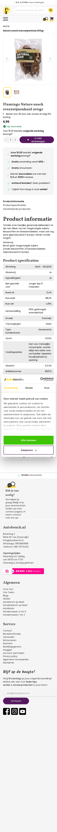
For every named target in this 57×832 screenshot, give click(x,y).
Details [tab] (29, 387)
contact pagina (13, 511)
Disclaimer (8, 662)
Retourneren (9, 640)
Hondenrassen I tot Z (14, 614)
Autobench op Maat (13, 601)
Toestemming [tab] (10, 387)
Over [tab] (46, 387)
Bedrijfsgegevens (12, 646)
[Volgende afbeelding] (50, 58)
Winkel (6, 598)
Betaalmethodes (12, 633)
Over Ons (8, 589)
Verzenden (8, 637)
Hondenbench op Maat (15, 605)
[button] (7, 92)
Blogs (6, 595)
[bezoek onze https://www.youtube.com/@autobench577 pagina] (22, 711)
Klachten (7, 643)
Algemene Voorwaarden (16, 659)
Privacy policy (10, 656)
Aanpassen (27, 450)
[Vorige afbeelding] (6, 58)
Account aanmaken (13, 653)
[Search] (51, 10)
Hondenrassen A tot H (14, 611)
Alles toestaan (28, 440)
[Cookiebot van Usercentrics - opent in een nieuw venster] (41, 379)
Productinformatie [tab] (13, 201)
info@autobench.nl (13, 540)
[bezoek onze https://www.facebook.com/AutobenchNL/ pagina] (6, 711)
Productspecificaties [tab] (14, 205)
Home (6, 26)
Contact (7, 630)
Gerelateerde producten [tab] (17, 209)
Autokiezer (8, 608)
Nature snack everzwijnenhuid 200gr (23, 30)
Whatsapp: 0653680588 (15, 543)
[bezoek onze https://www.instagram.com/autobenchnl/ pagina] (14, 711)
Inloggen (7, 649)
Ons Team (8, 592)
